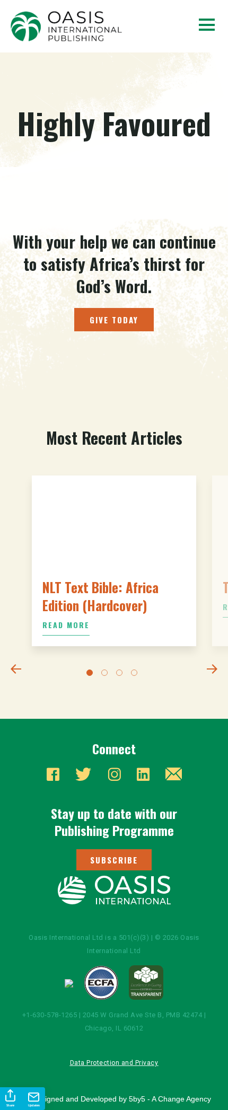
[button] (114, 859)
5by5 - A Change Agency (170, 1099)
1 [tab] (91, 674)
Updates (34, 1105)
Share (10, 1105)
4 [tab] (136, 674)
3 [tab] (121, 674)
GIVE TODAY (114, 319)
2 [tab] (106, 674)
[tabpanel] (114, 560)
